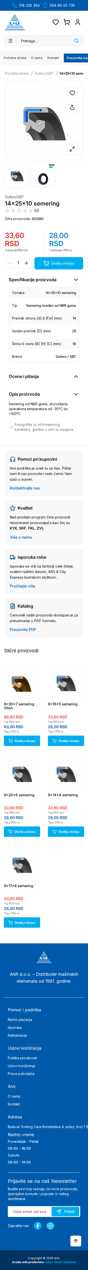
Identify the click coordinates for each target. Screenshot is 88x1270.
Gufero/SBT (44, 73)
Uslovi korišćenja (21, 1066)
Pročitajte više (22, 586)
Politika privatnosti (22, 1058)
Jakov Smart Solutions (60, 1262)
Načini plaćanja (20, 1020)
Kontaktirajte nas (25, 488)
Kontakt (53, 58)
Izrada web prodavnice (28, 1262)
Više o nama (21, 537)
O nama (36, 58)
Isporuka (15, 1027)
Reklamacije (17, 1035)
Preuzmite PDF (23, 629)
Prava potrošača (21, 1074)
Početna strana (15, 58)
